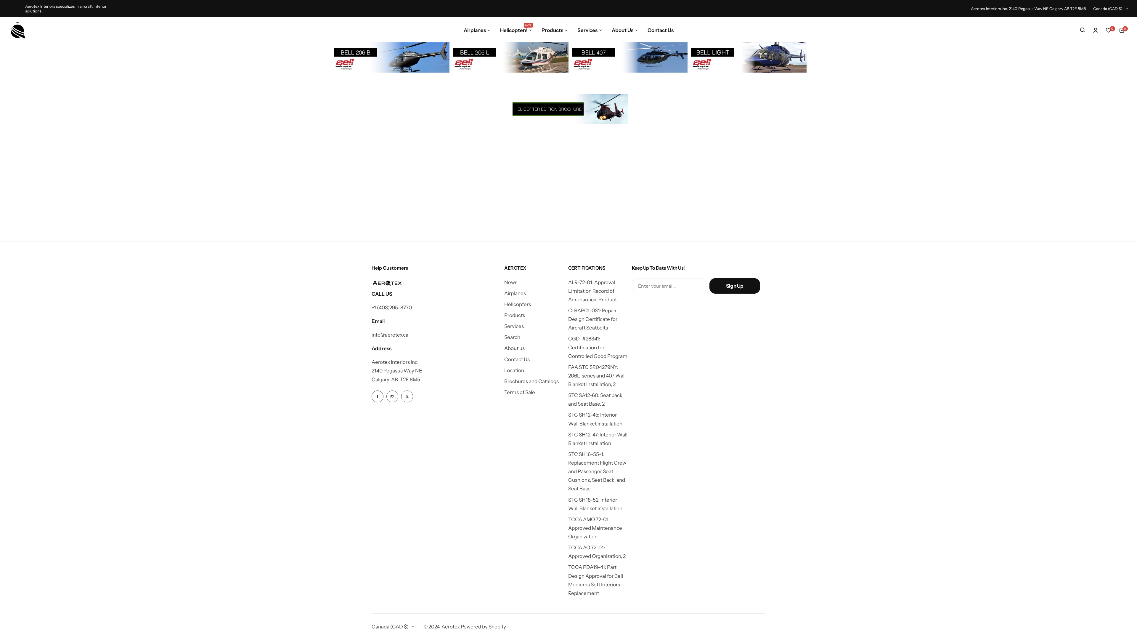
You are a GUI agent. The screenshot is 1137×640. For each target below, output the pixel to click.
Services (514, 326)
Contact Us (517, 359)
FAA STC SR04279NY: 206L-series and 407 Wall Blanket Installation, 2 (597, 375)
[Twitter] (407, 396)
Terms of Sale (519, 392)
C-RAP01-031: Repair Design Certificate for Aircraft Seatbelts (592, 319)
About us (514, 348)
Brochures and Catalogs (531, 381)
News (510, 282)
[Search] (1082, 30)
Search (512, 337)
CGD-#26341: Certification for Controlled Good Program (597, 347)
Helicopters (517, 304)
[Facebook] (377, 396)
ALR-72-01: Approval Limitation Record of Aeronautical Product (592, 291)
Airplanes (515, 293)
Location (514, 370)
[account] (1095, 30)
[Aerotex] (18, 30)
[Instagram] (392, 396)
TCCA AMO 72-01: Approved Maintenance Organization (595, 528)
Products (514, 315)
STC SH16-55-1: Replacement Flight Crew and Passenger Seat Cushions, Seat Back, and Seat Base (597, 471)
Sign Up (734, 286)
